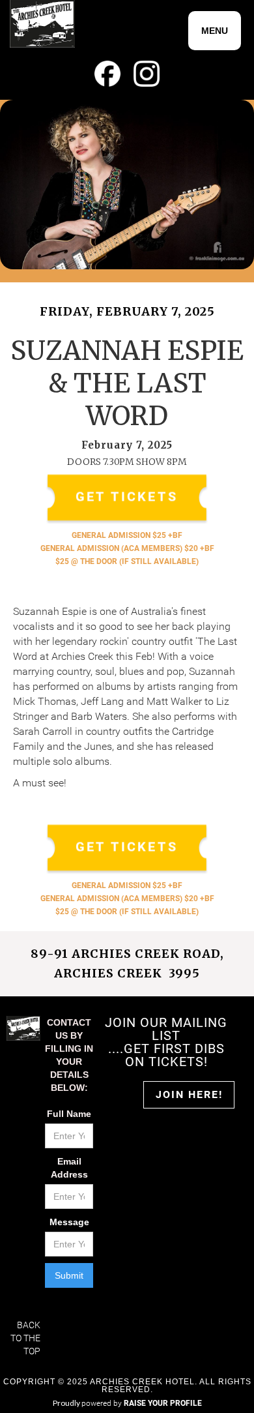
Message (69, 1222)
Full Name (69, 1113)
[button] (214, 30)
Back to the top (25, 1338)
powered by (141, 1403)
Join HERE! (189, 1094)
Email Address (69, 1168)
